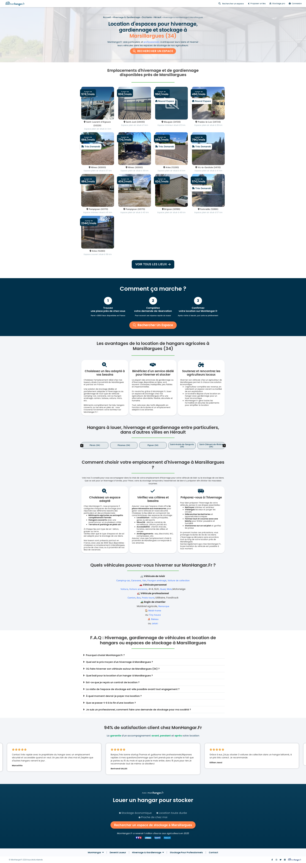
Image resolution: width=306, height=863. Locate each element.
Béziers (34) (211, 445)
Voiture (124, 589)
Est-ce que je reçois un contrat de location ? (112, 682)
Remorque (163, 606)
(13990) (214, 209)
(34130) (177, 122)
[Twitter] (280, 860)
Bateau (154, 619)
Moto (169, 589)
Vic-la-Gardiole (205, 167)
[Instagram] (276, 860)
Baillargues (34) (123, 445)
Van (144, 580)
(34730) (217, 122)
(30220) (97, 125)
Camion (132, 597)
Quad (163, 589)
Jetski (155, 623)
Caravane (136, 580)
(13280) (101, 251)
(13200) (175, 167)
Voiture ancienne (138, 589)
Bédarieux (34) (182, 445)
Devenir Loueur (118, 852)
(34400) (141, 122)
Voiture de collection (179, 580)
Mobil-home (154, 610)
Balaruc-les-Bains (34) (153, 445)
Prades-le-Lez (205, 122)
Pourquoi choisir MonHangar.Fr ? (105, 655)
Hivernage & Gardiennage (126, 17)
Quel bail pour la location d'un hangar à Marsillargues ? (119, 675)
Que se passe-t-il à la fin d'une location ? (111, 702)
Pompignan (94, 209)
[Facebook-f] (272, 860)
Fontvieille (205, 209)
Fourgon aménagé (157, 580)
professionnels (152, 42)
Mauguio (168, 122)
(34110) (217, 167)
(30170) (104, 209)
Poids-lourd (148, 597)
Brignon (168, 209)
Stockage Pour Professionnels (186, 852)
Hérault (157, 17)
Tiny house (155, 615)
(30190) (176, 209)
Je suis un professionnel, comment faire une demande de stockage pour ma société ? (138, 709)
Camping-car (123, 580)
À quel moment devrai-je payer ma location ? (114, 696)
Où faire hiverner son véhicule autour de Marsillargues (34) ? (123, 668)
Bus (139, 597)
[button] (224, 445)
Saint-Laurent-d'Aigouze (98, 122)
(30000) (102, 167)
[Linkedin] (285, 860)
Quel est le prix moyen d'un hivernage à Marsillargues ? (119, 662)
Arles (168, 167)
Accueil (107, 17)
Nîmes (94, 167)
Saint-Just (131, 122)
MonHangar (94, 852)
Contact (213, 852)
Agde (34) (95, 445)
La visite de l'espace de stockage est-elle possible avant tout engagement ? (133, 689)
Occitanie (147, 17)
